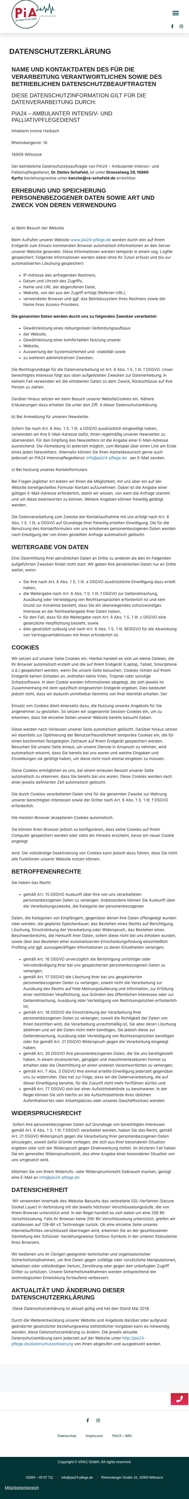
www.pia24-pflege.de (91, 239)
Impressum (94, 1436)
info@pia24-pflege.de (106, 458)
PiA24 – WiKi (122, 1436)
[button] (175, 13)
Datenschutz (67, 1436)
